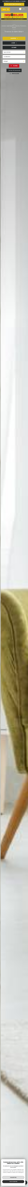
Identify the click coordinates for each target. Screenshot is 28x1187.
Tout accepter (13, 1181)
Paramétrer (13, 1177)
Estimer (14, 47)
